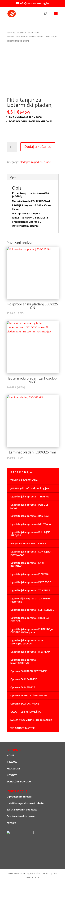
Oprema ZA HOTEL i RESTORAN (28, 695)
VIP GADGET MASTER (22, 728)
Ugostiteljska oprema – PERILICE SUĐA (29, 506)
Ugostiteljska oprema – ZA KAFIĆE (30, 590)
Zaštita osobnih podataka (22, 809)
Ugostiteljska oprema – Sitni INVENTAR (27, 564)
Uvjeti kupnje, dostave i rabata (25, 803)
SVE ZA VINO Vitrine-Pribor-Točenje (31, 719)
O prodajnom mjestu (19, 796)
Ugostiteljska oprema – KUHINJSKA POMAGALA (30, 553)
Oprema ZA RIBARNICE (23, 679)
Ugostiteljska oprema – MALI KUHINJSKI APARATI (27, 642)
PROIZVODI (13, 768)
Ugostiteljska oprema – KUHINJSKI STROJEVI (30, 534)
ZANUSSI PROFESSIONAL (24, 480)
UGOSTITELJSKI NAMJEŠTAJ (25, 711)
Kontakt (11, 822)
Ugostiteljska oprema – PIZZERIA (29, 574)
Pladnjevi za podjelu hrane (29, 36)
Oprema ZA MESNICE (22, 687)
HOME (10, 755)
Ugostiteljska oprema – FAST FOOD (30, 582)
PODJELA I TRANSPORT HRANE (28, 543)
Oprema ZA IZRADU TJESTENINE (28, 671)
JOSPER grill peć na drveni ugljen (29, 488)
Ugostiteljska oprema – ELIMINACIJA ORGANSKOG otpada (31, 630)
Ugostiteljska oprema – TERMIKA (29, 496)
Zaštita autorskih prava (20, 816)
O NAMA (12, 762)
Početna (11, 32)
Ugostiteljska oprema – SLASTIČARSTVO (24, 661)
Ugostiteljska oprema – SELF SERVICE (32, 609)
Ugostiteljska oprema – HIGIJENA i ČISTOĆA (30, 619)
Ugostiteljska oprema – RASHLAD (29, 516)
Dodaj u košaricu (37, 146)
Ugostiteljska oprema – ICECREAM (30, 651)
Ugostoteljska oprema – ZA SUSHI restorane (30, 600)
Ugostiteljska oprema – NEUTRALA (30, 524)
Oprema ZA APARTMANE (24, 703)
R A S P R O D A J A (21, 472)
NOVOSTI (12, 775)
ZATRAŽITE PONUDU (19, 781)
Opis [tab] (13, 177)
